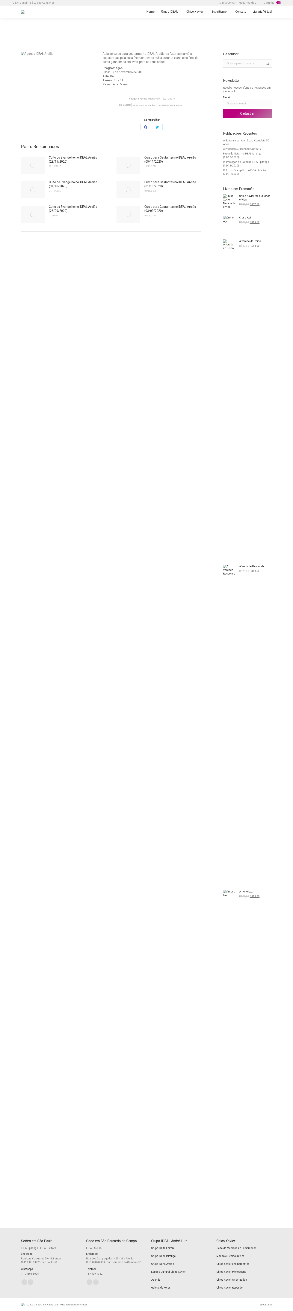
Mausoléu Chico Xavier (230, 1256)
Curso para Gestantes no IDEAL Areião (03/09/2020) (170, 208)
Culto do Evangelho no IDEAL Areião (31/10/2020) (73, 184)
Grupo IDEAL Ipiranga (163, 1256)
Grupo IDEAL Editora (163, 1248)
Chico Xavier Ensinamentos (232, 1263)
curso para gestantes (144, 105)
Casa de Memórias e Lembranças (236, 1248)
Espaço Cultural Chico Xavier (168, 1271)
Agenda (155, 1279)
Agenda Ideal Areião (150, 99)
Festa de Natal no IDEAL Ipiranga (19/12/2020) (242, 155)
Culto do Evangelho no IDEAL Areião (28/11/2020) (73, 159)
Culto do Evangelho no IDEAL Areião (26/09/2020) (73, 208)
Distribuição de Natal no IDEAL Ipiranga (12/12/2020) (246, 163)
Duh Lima (267, 1305)
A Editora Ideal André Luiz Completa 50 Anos (246, 142)
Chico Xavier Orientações (231, 1279)
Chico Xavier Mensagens (231, 1271)
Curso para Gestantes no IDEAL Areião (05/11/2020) (170, 159)
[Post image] (33, 165)
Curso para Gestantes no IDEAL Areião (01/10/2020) (170, 184)
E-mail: (227, 97)
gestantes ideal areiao (171, 105)
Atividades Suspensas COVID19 (242, 148)
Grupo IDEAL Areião (162, 1263)
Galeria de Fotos (161, 1287)
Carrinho (271, 2)
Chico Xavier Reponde (229, 1287)
